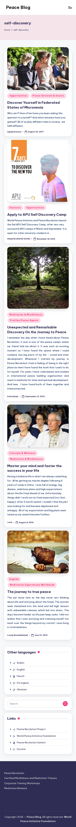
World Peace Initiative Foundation (36, 735)
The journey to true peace (29, 592)
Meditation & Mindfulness (25, 314)
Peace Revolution (14, 773)
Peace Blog (18, 7)
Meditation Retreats (15, 788)
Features (15, 207)
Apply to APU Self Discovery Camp (36, 214)
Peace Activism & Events (48, 95)
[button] (65, 703)
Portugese (23, 682)
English (14, 579)
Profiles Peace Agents (24, 320)
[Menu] (70, 7)
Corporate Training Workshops (22, 783)
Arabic (20, 662)
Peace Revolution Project (31, 729)
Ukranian (22, 689)
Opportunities (18, 95)
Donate (21, 749)
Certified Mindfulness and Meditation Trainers (30, 778)
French (20, 676)
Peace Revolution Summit (31, 742)
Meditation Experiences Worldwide (32, 584)
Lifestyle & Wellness (22, 453)
